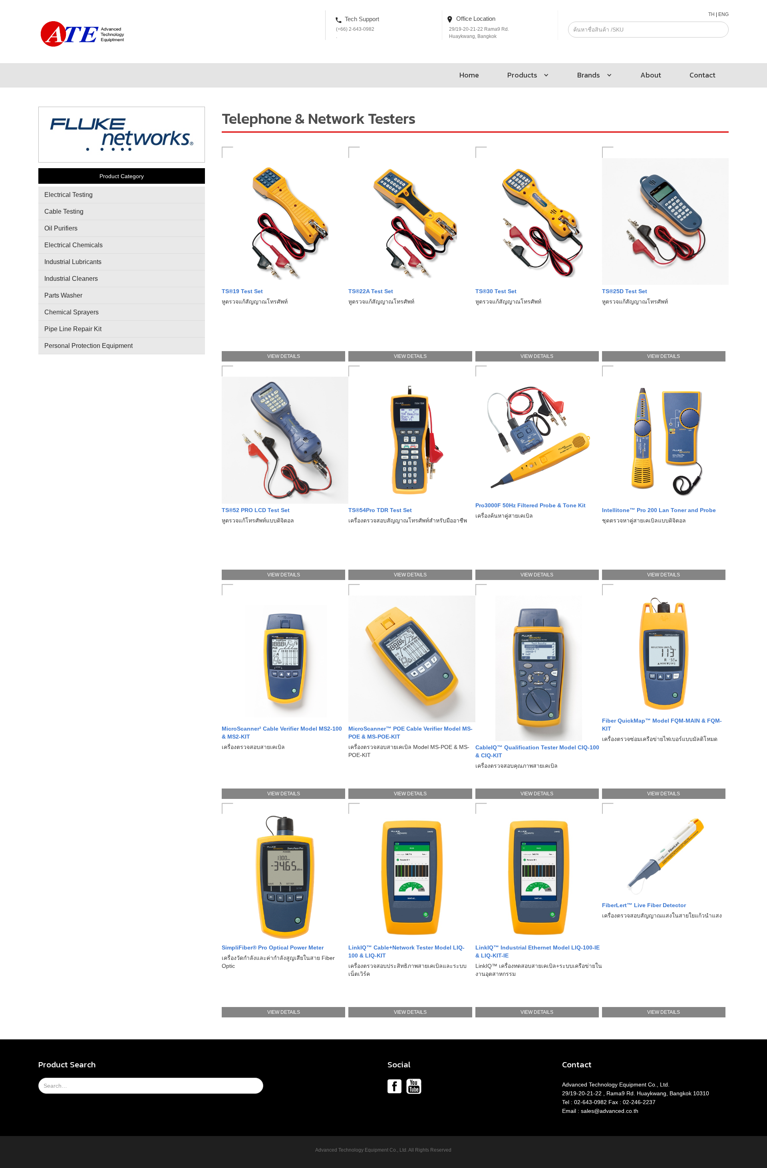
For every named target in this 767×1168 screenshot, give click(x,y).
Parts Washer (63, 295)
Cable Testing (63, 211)
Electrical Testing (68, 194)
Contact (702, 75)
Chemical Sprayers (71, 312)
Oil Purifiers (60, 228)
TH (711, 14)
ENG (723, 14)
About (650, 75)
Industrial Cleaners (71, 278)
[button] (524, 75)
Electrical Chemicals (73, 245)
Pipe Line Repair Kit (72, 329)
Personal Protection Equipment (88, 345)
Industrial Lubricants (72, 261)
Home (469, 75)
